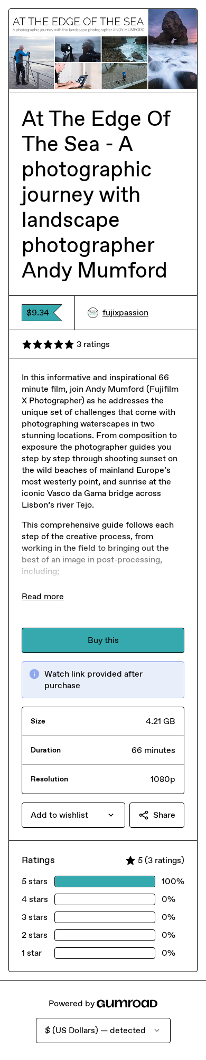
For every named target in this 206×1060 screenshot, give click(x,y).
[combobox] (73, 815)
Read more (43, 596)
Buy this (103, 640)
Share (164, 815)
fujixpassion (125, 313)
